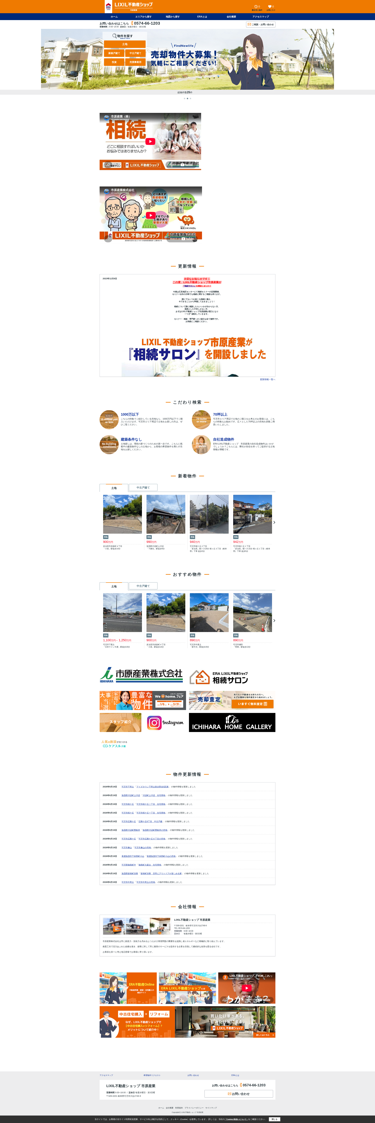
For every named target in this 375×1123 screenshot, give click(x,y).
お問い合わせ (193, 1075)
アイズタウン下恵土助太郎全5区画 (152, 787)
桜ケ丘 (131, 804)
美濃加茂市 (127, 856)
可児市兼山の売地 (142, 847)
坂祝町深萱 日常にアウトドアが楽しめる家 (161, 873)
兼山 (130, 847)
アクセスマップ (106, 1075)
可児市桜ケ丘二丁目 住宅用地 (151, 804)
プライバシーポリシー (194, 1108)
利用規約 (179, 1108)
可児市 (125, 787)
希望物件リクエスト (152, 1075)
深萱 (136, 873)
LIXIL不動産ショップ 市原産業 (192, 919)
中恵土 (131, 882)
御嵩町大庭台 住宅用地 (150, 865)
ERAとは (202, 16)
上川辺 (137, 795)
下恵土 (131, 787)
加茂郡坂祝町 (128, 873)
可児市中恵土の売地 (146, 882)
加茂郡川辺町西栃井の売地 (155, 830)
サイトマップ (211, 1108)
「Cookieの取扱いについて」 (236, 1119)
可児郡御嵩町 (128, 865)
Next (274, 522)
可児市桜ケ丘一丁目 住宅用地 (151, 813)
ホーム (114, 16)
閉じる (274, 1119)
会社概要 (231, 16)
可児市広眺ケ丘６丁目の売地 (152, 839)
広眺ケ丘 (132, 821)
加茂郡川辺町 (128, 795)
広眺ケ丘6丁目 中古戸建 (150, 821)
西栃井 (137, 830)
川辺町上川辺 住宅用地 (154, 795)
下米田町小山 (138, 856)
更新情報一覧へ (267, 379)
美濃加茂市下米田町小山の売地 (161, 856)
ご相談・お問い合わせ (263, 24)
